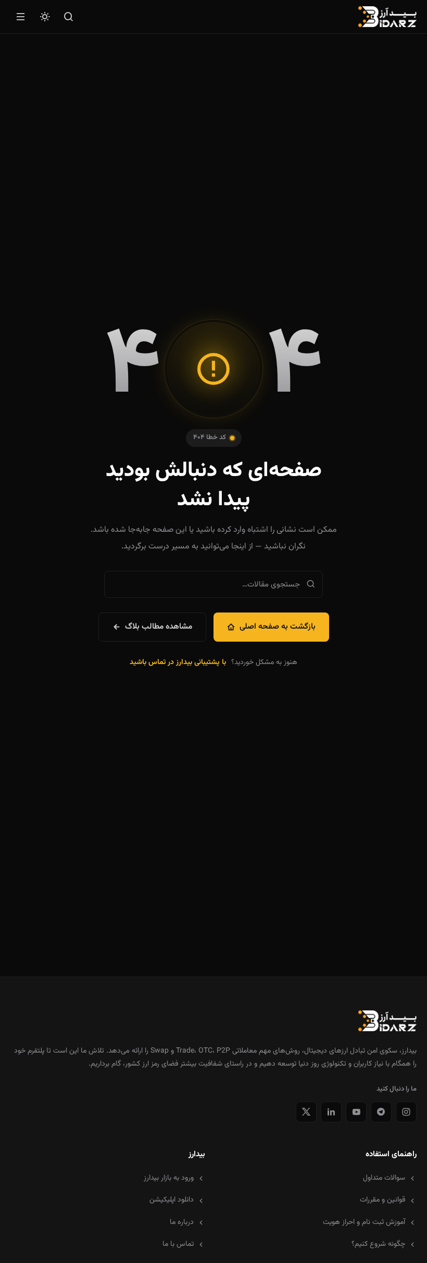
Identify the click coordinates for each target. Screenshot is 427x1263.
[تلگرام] (381, 1112)
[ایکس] (306, 1112)
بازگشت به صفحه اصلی (278, 626)
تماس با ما (178, 1244)
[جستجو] (68, 16)
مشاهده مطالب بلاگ (158, 626)
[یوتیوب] (356, 1112)
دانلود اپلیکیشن (171, 1200)
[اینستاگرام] (406, 1112)
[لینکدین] (331, 1112)
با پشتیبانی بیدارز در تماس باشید (178, 662)
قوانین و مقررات (382, 1200)
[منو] (20, 16)
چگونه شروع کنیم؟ (378, 1244)
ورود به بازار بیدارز (169, 1178)
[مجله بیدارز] (387, 16)
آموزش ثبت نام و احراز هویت (364, 1222)
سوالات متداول (384, 1178)
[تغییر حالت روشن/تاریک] (44, 16)
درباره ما (182, 1222)
